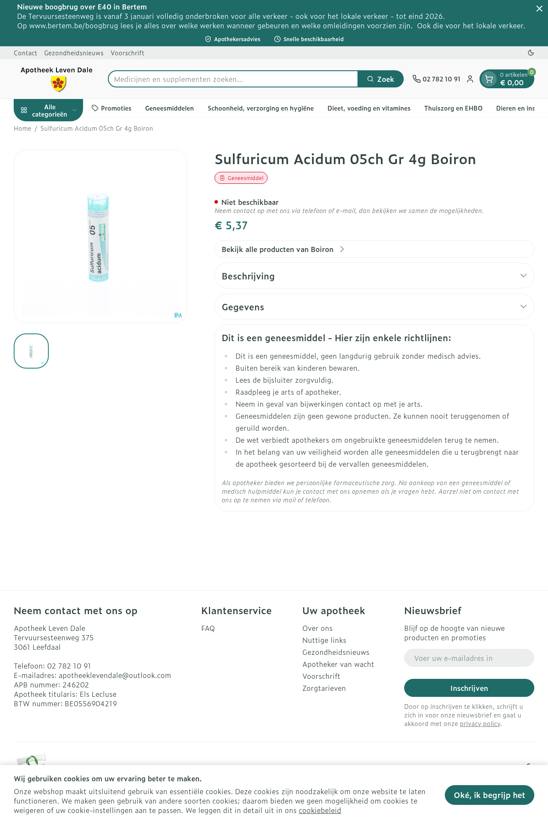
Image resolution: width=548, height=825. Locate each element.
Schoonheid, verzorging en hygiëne (261, 107)
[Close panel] (539, 8)
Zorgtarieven (324, 688)
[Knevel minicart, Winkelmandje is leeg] (489, 79)
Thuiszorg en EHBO (453, 107)
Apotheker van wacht (338, 664)
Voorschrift (127, 52)
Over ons (317, 628)
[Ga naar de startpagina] (56, 79)
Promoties (116, 107)
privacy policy (480, 723)
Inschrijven (469, 688)
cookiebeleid (320, 810)
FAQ (208, 628)
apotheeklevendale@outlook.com (115, 675)
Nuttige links (324, 640)
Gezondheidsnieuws (74, 52)
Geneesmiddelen (169, 107)
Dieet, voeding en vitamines (369, 107)
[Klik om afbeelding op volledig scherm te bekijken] (100, 236)
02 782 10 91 (69, 665)
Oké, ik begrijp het (489, 795)
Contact (25, 52)
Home (22, 128)
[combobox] (233, 78)
